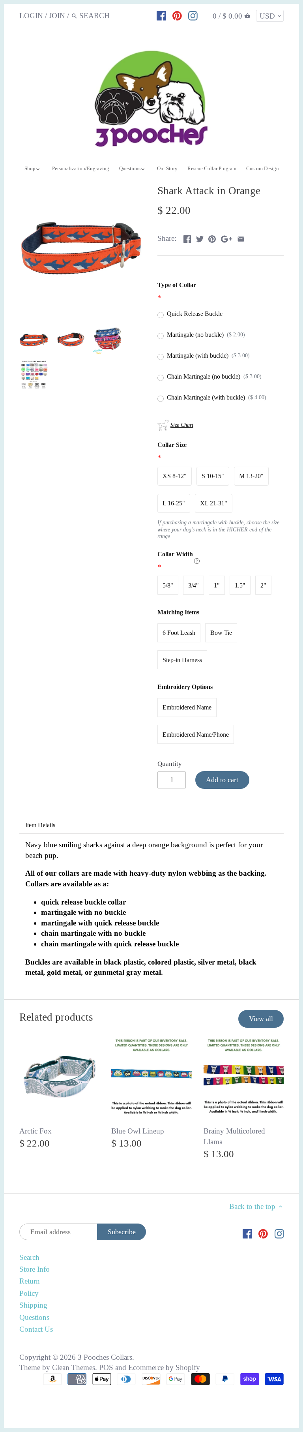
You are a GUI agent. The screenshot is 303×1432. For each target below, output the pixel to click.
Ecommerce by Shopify (164, 1367)
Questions (34, 1317)
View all (261, 1019)
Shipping (33, 1305)
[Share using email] (241, 237)
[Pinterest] (177, 15)
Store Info (34, 1269)
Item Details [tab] (40, 825)
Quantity (169, 764)
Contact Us (36, 1329)
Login (31, 15)
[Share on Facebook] (187, 237)
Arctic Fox (35, 1131)
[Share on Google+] (226, 237)
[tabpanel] (151, 908)
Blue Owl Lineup (137, 1131)
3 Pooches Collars (105, 1357)
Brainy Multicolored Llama (234, 1136)
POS (106, 1367)
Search (29, 1257)
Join (57, 15)
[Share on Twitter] (200, 237)
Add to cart (222, 780)
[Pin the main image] (212, 237)
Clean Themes (73, 1367)
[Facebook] (161, 15)
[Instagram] (193, 15)
